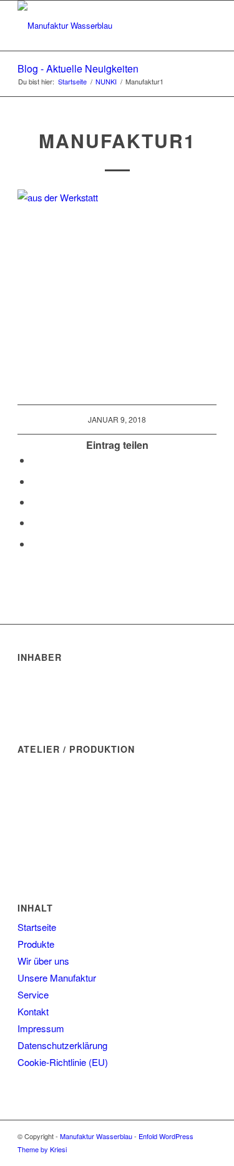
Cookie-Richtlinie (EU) (62, 1061)
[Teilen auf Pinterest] (35, 501)
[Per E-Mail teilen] (35, 543)
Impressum (40, 1028)
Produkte (35, 943)
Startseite (36, 926)
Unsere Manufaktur (56, 977)
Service (33, 994)
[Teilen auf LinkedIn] (35, 522)
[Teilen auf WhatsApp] (35, 481)
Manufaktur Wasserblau (96, 1136)
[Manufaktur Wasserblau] (97, 26)
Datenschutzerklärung (62, 1045)
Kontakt (33, 1011)
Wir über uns (43, 960)
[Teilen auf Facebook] (35, 459)
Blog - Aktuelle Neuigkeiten (78, 68)
